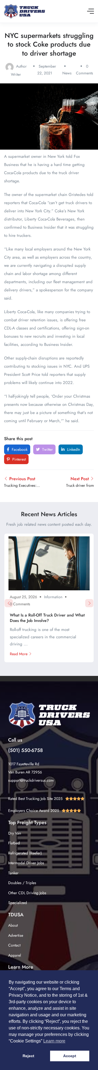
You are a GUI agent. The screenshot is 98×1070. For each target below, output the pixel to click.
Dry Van (14, 833)
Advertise (15, 935)
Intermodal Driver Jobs (26, 863)
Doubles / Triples (22, 882)
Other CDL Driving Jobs (27, 893)
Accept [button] (69, 1056)
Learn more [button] (54, 1041)
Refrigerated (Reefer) (25, 853)
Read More (18, 654)
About (13, 925)
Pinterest (18, 459)
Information (53, 597)
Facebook (19, 449)
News (67, 73)
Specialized (17, 902)
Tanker (13, 873)
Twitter (47, 449)
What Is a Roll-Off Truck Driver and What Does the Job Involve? (47, 618)
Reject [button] (28, 1056)
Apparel (14, 955)
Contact (14, 945)
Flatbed (14, 843)
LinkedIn (73, 449)
